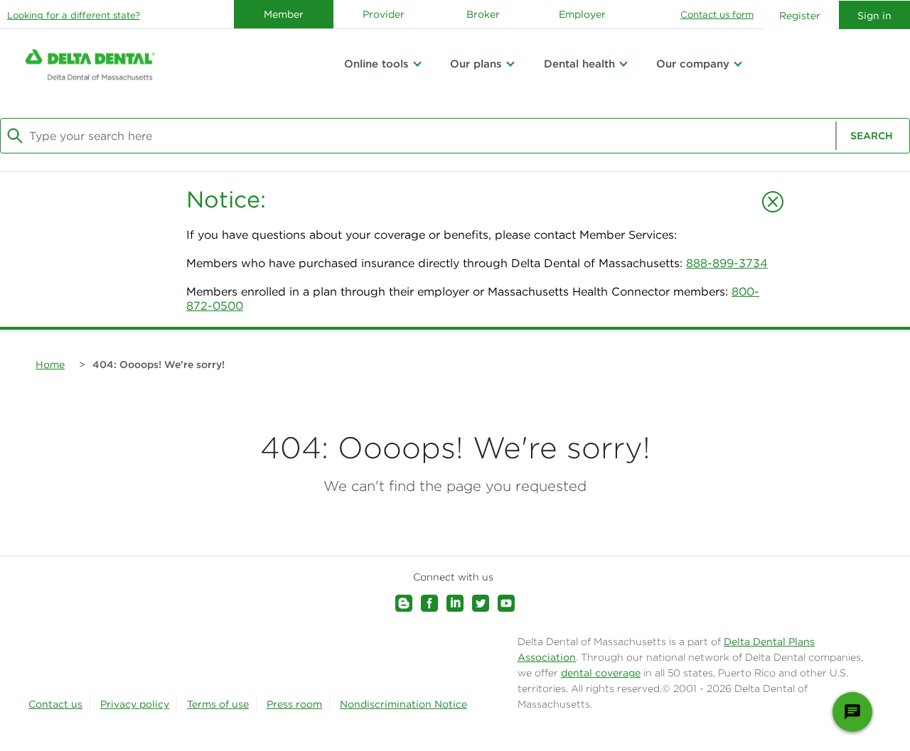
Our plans (476, 63)
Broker (483, 14)
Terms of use (218, 704)
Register (799, 15)
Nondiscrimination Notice (403, 704)
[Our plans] (510, 64)
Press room (294, 704)
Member (284, 14)
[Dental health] (623, 64)
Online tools (376, 63)
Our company (692, 63)
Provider (384, 14)
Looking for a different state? (73, 15)
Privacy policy (134, 704)
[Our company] (738, 64)
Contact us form (717, 15)
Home (50, 364)
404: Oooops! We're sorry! (158, 364)
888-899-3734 (727, 263)
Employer (582, 14)
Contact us (55, 704)
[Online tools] (417, 64)
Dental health (579, 63)
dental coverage (601, 672)
